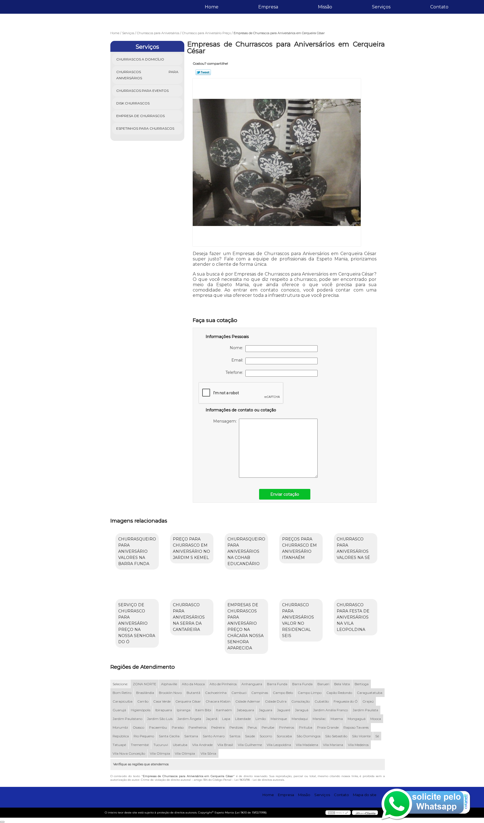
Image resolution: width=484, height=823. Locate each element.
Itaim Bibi (203, 710)
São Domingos (308, 736)
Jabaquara (245, 710)
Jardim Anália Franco (330, 710)
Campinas (259, 693)
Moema (337, 719)
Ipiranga (183, 710)
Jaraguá (301, 710)
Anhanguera (251, 684)
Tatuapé (119, 745)
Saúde (250, 736)
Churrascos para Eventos (142, 90)
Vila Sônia (208, 753)
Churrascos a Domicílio (140, 59)
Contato (439, 7)
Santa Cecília (169, 736)
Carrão (142, 701)
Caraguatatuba (369, 693)
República (121, 736)
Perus (252, 727)
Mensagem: (226, 421)
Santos (234, 736)
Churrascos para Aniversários (147, 75)
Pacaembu (158, 727)
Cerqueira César (188, 701)
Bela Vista (342, 684)
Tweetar (203, 72)
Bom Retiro (122, 693)
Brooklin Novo (170, 693)
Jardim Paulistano (127, 719)
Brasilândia (145, 693)
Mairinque (279, 719)
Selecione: (120, 684)
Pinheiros (286, 727)
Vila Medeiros (358, 745)
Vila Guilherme (250, 745)
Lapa (226, 719)
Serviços (381, 7)
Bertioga (362, 684)
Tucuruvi (160, 745)
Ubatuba (180, 745)
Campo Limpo (310, 693)
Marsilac (319, 719)
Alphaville (169, 684)
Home (211, 7)
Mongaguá (357, 719)
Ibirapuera (163, 710)
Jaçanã (211, 719)
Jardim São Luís (160, 719)
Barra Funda (277, 684)
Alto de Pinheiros (223, 684)
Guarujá (119, 710)
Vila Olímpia (160, 753)
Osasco (138, 727)
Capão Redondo (339, 693)
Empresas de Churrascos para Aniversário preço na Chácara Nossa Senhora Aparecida (245, 626)
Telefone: (235, 372)
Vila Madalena (307, 745)
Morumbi (120, 727)
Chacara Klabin (218, 701)
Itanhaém (224, 710)
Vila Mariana (333, 745)
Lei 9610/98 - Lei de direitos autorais (259, 780)
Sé (377, 736)
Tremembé (140, 745)
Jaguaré (283, 710)
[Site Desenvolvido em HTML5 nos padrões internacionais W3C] (338, 812)
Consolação (300, 701)
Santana (191, 736)
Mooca (375, 719)
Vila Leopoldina (279, 745)
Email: (238, 360)
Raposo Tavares (356, 727)
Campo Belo (283, 693)
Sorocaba (284, 736)
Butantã (193, 693)
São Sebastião (336, 736)
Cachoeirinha (216, 693)
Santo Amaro (214, 736)
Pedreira (218, 727)
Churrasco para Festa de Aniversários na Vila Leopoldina (353, 617)
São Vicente (361, 736)
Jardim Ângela (189, 719)
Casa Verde (162, 701)
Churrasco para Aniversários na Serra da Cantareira (189, 617)
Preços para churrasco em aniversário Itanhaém (299, 548)
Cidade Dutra (276, 701)
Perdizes (236, 727)
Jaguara (265, 710)
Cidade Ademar (247, 701)
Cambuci (238, 693)
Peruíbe (268, 727)
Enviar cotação (284, 494)
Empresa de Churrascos (140, 116)
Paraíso (178, 727)
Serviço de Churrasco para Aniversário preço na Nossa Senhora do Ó (136, 623)
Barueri (323, 684)
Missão (325, 7)
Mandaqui (300, 719)
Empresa (268, 7)
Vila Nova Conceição (129, 753)
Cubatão (322, 701)
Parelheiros (197, 727)
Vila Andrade (202, 745)
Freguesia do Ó (346, 701)
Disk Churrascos (133, 103)
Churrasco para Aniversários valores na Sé (353, 548)
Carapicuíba (122, 701)
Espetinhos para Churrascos (145, 128)
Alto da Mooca (193, 684)
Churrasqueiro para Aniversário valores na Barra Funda (137, 551)
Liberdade (243, 719)
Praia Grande (328, 727)
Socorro (266, 736)
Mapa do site (364, 794)
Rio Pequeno (144, 736)
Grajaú (368, 701)
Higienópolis (140, 710)
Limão (260, 719)
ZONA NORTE (144, 684)
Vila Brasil (225, 745)
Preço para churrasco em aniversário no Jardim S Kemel (191, 548)
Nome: (237, 347)
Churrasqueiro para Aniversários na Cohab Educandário (246, 551)
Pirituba (305, 727)
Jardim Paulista (365, 710)
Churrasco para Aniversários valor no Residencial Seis (298, 620)
